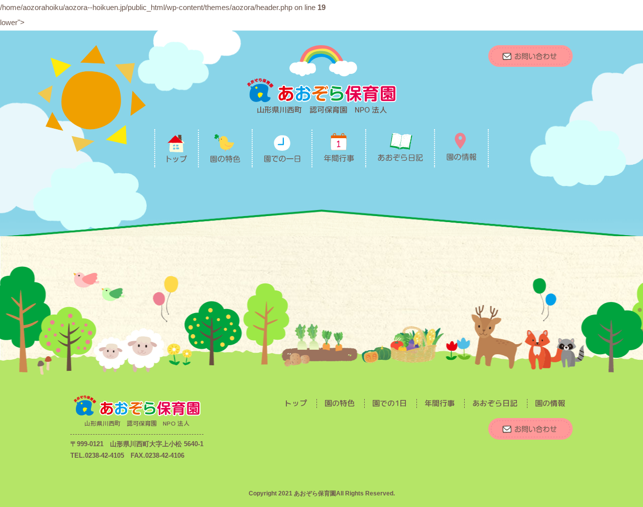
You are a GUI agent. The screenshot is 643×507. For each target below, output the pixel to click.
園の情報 (550, 403)
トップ (295, 403)
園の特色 (340, 403)
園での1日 (389, 403)
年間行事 (439, 403)
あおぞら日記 (494, 403)
